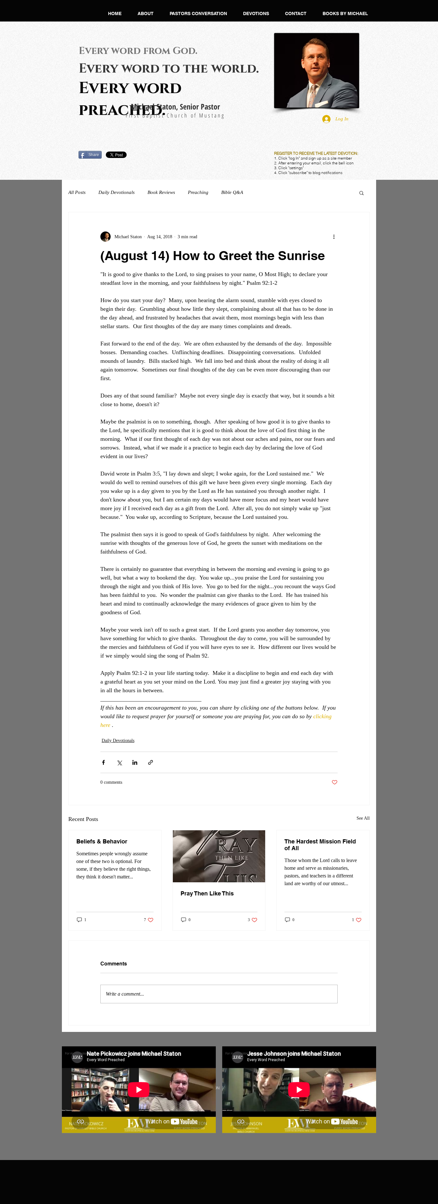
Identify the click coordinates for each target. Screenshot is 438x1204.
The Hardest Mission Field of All (320, 844)
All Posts (77, 192)
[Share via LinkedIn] (135, 762)
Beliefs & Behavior (101, 841)
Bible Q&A (232, 192)
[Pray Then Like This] (219, 856)
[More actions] (334, 236)
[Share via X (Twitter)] (119, 762)
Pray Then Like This (207, 893)
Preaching (198, 192)
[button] (146, 13)
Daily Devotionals (116, 192)
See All (363, 818)
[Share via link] (150, 762)
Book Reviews (161, 192)
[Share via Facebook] (103, 762)
